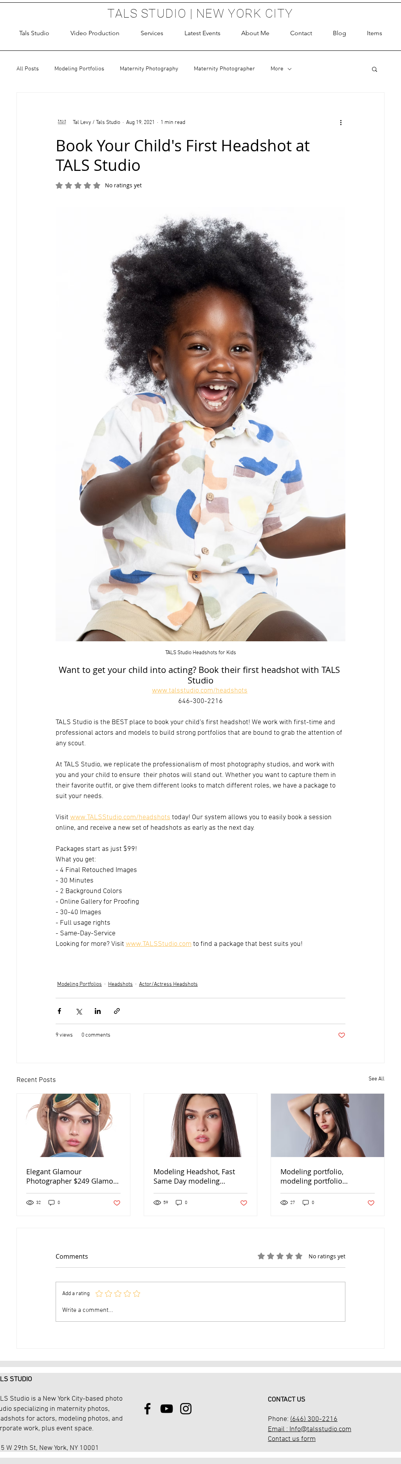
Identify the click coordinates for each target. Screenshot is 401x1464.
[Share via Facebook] (59, 1011)
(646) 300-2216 (314, 1419)
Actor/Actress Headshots (168, 984)
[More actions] (340, 122)
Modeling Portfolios (79, 68)
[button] (152, 33)
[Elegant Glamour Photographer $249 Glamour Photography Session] (73, 1125)
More (277, 68)
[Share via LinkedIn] (97, 1011)
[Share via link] (117, 1011)
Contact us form (292, 1439)
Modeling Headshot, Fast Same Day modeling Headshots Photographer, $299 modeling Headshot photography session (196, 1176)
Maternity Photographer (224, 68)
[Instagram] (185, 1408)
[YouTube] (166, 1408)
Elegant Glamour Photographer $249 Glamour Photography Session (73, 1176)
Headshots (120, 984)
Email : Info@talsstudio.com (309, 1429)
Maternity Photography (149, 68)
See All (376, 1079)
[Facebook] (147, 1408)
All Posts (27, 68)
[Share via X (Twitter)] (78, 1011)
